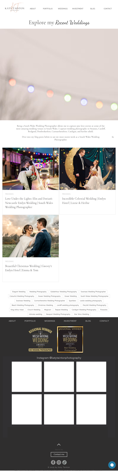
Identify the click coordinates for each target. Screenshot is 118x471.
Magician (47, 310)
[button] (113, 137)
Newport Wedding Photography (58, 314)
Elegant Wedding (18, 292)
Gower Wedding (71, 296)
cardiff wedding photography (68, 305)
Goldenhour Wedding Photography (63, 292)
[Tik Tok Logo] (64, 462)
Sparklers (72, 301)
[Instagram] (59, 462)
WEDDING (9, 194)
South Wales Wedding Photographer (94, 296)
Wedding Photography (38, 292)
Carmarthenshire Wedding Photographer (49, 301)
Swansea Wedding (23, 301)
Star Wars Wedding (81, 314)
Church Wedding (34, 310)
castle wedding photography (91, 301)
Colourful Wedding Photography (22, 296)
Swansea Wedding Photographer (93, 292)
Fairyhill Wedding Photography (94, 305)
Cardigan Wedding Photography (84, 310)
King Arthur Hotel (17, 310)
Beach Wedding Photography (23, 305)
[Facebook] (53, 462)
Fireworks (103, 310)
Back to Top (59, 449)
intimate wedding (35, 314)
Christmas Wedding (45, 305)
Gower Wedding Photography (49, 296)
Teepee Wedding (61, 310)
